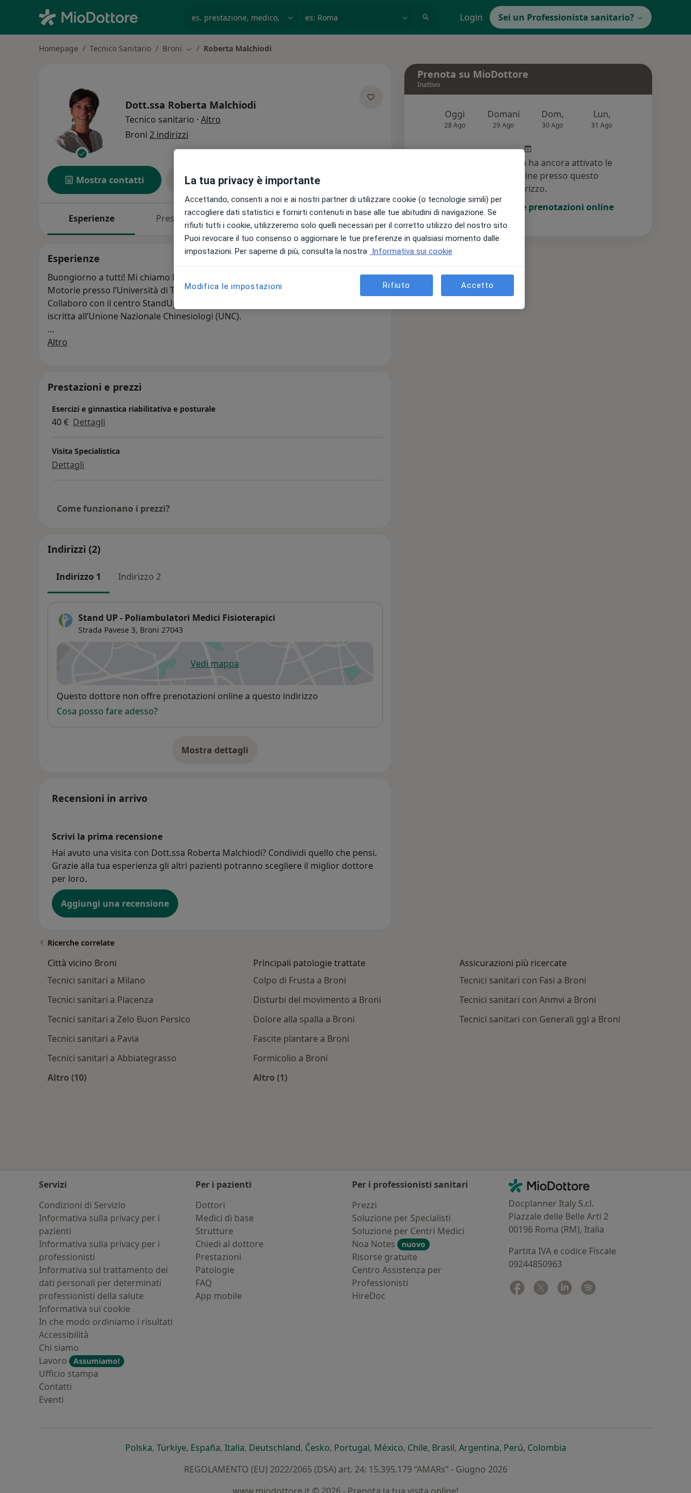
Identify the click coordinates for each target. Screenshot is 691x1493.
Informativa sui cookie (411, 251)
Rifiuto (396, 285)
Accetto (477, 285)
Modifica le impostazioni (233, 286)
